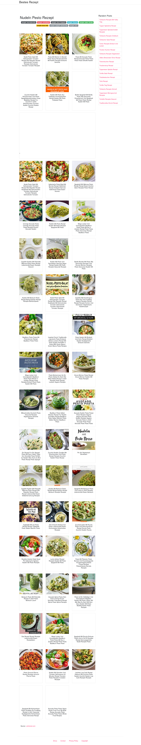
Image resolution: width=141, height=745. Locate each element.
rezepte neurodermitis (29, 22)
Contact (63, 741)
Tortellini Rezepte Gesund (107, 99)
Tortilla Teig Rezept (105, 85)
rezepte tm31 (74, 25)
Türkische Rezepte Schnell (108, 89)
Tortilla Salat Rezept (106, 73)
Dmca (55, 741)
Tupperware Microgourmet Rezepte (108, 94)
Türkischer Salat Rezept (107, 40)
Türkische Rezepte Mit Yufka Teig (108, 21)
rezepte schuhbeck (44, 22)
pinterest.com (31, 726)
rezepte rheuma (73, 22)
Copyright (85, 741)
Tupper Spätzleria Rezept (107, 26)
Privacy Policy (73, 741)
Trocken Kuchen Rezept (107, 50)
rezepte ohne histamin (59, 22)
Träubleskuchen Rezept (107, 77)
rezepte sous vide (42, 25)
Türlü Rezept (103, 81)
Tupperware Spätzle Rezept (108, 69)
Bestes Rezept (28, 2)
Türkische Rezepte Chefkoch (108, 36)
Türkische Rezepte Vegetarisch (109, 54)
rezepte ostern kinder (86, 22)
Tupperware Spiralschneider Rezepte (108, 31)
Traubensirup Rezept (106, 65)
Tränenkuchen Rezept (106, 61)
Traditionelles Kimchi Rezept (108, 103)
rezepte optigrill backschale (59, 25)
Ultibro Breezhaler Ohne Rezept (109, 58)
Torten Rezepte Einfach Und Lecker (108, 45)
